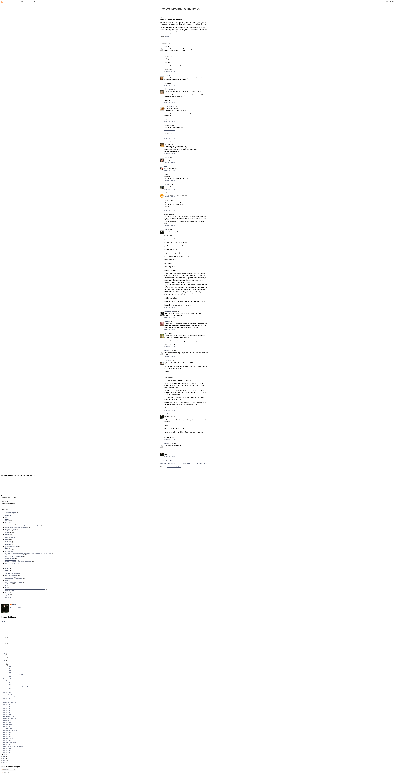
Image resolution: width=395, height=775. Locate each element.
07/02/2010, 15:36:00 (169, 374)
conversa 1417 (7, 744)
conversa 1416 (7, 748)
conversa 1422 (7, 726)
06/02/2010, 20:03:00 (169, 346)
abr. (5, 660)
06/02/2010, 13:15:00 (169, 225)
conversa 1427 (7, 708)
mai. (5, 659)
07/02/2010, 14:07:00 (169, 356)
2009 (3, 756)
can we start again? (8, 738)
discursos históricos (10, 537)
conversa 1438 (7, 668)
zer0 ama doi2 (8, 597)
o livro (6, 566)
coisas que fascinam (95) (9, 696)
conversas (7, 532)
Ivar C (166, 229)
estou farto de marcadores (11, 546)
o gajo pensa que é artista (11, 565)
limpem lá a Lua (7, 720)
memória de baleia (9, 551)
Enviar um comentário (166, 460)
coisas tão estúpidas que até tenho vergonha (16, 527)
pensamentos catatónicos (11, 575)
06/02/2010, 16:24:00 (169, 307)
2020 (3, 623)
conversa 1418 (7, 740)
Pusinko (166, 142)
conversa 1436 (7, 672)
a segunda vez (8, 513)
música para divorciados (11, 563)
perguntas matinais (8, 690)
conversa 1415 (7, 750)
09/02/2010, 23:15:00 (169, 456)
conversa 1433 (7, 684)
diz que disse (8, 541)
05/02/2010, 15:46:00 (169, 130)
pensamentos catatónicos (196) (11, 718)
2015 (3, 633)
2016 (3, 631)
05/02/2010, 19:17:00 (169, 162)
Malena (166, 321)
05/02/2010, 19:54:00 (169, 180)
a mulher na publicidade (10, 512)
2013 (3, 637)
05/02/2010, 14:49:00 (169, 52)
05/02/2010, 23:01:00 (169, 196)
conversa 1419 (7, 736)
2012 (3, 639)
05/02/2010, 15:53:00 (169, 138)
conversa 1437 (7, 670)
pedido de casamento (8, 724)
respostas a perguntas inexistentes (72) (13, 674)
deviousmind (168, 350)
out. (5, 649)
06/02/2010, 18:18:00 (169, 329)
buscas (6, 522)
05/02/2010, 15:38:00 (169, 121)
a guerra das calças (8, 694)
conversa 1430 (7, 698)
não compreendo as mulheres (180, 8)
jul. (4, 655)
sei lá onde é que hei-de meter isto (13, 582)
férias (6, 548)
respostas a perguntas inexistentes (13, 578)
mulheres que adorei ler (10, 560)
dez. (5, 645)
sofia (6, 585)
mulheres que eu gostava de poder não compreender (18, 561)
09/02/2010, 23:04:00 (169, 448)
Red (165, 166)
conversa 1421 (7, 732)
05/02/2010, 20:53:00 (169, 189)
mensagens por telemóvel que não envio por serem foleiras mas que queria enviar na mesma (28, 553)
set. (5, 651)
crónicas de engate (9, 536)
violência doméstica (10, 590)
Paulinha (167, 75)
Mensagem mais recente (167, 463)
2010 (3, 643)
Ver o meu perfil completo (16, 607)
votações (7, 592)
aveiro (6, 517)
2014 (3, 635)
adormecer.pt (8, 515)
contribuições (8, 530)
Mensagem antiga (202, 463)
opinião (6, 568)
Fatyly (166, 333)
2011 (3, 641)
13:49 (174, 34)
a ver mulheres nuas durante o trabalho (13, 746)
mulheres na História (10, 558)
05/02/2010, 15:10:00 (169, 102)
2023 (3, 621)
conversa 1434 (7, 682)
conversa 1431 (7, 692)
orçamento (7, 570)
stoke (6, 587)
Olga (165, 46)
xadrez (6, 595)
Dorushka (167, 184)
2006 (3, 762)
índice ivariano (8, 549)
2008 (3, 758)
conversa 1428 (7, 706)
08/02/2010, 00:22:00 (169, 410)
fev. (5, 665)
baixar (6, 519)
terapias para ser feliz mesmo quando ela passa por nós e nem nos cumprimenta (25, 589)
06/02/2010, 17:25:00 (169, 317)
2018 (3, 627)
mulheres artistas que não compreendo (14, 554)
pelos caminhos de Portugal (171, 19)
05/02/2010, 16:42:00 (169, 153)
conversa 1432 (7, 688)
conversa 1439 (7, 666)
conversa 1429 (7, 704)
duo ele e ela (8, 542)
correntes (7, 534)
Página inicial (186, 463)
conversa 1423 (7, 722)
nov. (5, 647)
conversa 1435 (7, 676)
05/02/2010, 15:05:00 (169, 85)
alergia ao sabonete (8, 728)
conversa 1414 (7, 752)
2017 (3, 629)
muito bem (6, 680)
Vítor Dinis (167, 360)
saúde (6, 580)
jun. (5, 657)
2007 (3, 760)
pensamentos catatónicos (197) (11, 702)
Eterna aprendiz (169, 106)
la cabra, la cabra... (8, 678)
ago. (5, 653)
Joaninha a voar (169, 311)
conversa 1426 (7, 710)
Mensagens (6, 769)
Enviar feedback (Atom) (174, 467)
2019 (3, 625)
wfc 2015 (7, 594)
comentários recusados (11, 529)
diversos (167, 36)
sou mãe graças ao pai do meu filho (12, 700)
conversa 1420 (7, 734)
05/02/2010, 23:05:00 (169, 210)
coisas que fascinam (10, 524)
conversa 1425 (7, 712)
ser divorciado (8, 583)
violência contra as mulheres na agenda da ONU (15, 686)
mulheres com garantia (9, 716)
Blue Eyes (167, 89)
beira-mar (7, 520)
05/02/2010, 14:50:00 (169, 71)
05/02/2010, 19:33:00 (169, 170)
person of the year (9, 577)
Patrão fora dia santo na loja (12, 573)
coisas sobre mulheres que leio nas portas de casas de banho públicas (22, 525)
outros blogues (8, 571)
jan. (5, 754)
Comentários (6, 772)
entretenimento (8, 544)
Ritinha (166, 157)
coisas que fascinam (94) (9, 742)
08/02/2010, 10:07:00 (169, 439)
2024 (3, 619)
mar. (5, 663)
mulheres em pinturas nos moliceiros (14, 556)
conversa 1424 (7, 714)
